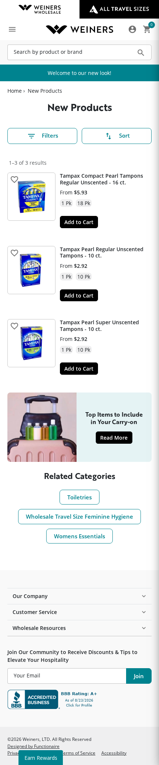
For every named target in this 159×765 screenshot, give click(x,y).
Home (14, 91)
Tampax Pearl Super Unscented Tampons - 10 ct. (99, 325)
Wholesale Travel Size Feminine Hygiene (79, 516)
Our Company (30, 596)
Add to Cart (79, 222)
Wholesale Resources (39, 627)
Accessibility (113, 753)
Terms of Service (78, 753)
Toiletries (79, 497)
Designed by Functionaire (33, 746)
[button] (14, 179)
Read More (116, 437)
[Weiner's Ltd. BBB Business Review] (79, 699)
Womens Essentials (79, 536)
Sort (124, 135)
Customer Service (35, 611)
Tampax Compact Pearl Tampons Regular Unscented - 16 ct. (101, 179)
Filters (50, 135)
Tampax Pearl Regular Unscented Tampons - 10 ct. (101, 252)
